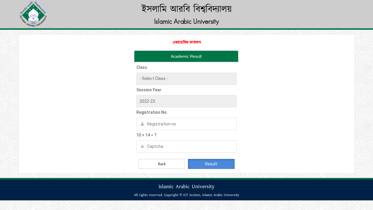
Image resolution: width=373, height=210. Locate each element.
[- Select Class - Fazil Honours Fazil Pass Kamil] (186, 79)
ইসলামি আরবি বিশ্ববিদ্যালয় (187, 9)
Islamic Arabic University (186, 21)
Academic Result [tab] (186, 56)
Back (162, 164)
